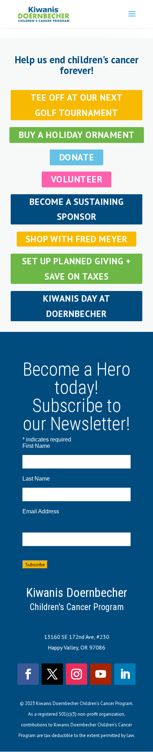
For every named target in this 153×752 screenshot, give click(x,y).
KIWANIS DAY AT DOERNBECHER (76, 306)
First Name (36, 446)
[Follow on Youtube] (100, 674)
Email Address (40, 511)
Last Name (36, 479)
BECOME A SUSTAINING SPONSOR (77, 209)
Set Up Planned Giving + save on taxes (76, 268)
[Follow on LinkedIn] (125, 674)
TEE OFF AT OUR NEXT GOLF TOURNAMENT (77, 105)
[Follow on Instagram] (76, 674)
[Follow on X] (52, 674)
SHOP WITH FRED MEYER (76, 239)
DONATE (76, 157)
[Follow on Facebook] (28, 674)
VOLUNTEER (76, 179)
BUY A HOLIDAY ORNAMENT (77, 135)
